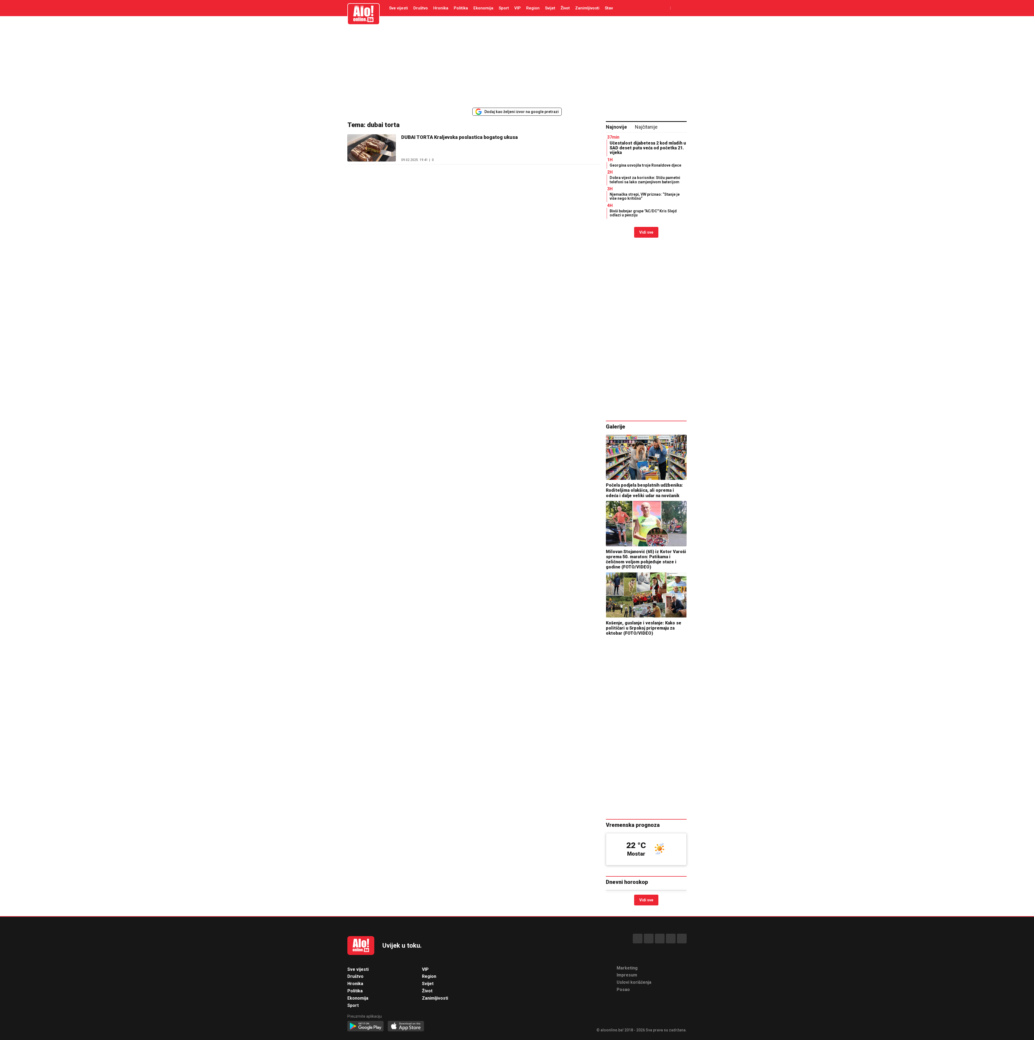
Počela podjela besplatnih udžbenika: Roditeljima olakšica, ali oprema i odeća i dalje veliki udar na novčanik (644, 490)
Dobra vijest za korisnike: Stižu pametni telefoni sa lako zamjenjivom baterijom (645, 179)
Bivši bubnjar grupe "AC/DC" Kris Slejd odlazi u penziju (643, 213)
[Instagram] (671, 938)
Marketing (627, 968)
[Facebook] (637, 938)
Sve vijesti (398, 8)
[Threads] (649, 938)
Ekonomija (483, 8)
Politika (461, 8)
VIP (517, 8)
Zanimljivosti (587, 8)
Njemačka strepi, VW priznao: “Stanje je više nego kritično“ (645, 196)
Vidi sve (646, 232)
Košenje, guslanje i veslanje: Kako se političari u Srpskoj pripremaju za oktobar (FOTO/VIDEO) (643, 628)
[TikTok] (660, 938)
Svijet (550, 8)
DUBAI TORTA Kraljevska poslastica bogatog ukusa (459, 137)
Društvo (420, 8)
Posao (623, 989)
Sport (504, 8)
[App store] (406, 1026)
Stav (609, 8)
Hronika (440, 8)
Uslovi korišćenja (634, 982)
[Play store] (365, 1026)
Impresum (627, 975)
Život (565, 8)
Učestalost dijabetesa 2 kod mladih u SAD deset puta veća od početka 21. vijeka (648, 147)
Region (533, 8)
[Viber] (682, 938)
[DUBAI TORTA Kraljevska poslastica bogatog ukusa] (371, 147)
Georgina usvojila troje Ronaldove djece (645, 165)
